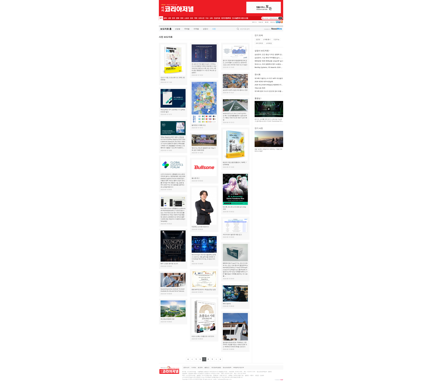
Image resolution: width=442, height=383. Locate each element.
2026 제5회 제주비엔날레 (264, 81)
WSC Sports (227, 304)
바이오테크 (259, 43)
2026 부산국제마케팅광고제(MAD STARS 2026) (272, 85)
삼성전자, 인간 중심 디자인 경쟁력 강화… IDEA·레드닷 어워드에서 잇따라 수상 (283, 54)
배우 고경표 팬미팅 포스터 (169, 263)
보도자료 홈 (165, 28)
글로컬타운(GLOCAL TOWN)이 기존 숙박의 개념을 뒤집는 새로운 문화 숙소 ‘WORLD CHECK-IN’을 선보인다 (235, 344)
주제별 (186, 29)
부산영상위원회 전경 (167, 319)
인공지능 (276, 39)
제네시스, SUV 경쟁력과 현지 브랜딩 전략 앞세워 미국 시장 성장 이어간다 (281, 64)
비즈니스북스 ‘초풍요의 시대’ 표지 (203, 336)
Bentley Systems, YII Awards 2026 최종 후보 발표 (273, 67)
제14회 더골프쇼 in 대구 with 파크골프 (269, 78)
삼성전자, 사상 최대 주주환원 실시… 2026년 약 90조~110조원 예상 (279, 58)
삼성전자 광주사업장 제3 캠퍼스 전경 (235, 90)
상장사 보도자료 (262, 50)
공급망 (258, 39)
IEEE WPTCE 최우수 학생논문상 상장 (204, 289)
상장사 (205, 29)
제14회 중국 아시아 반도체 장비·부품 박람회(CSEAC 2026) (276, 91)
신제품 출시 (266, 39)
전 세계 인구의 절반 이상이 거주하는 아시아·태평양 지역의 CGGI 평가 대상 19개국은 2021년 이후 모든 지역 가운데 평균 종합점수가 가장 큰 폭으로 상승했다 (204, 68)
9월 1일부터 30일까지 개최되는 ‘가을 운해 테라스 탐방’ (268, 150)
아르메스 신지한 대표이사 (200, 227)
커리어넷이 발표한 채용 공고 (232, 234)
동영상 (257, 98)
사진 (214, 29)
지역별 (196, 29)
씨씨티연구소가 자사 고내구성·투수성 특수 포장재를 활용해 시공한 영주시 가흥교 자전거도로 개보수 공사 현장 (235, 116)
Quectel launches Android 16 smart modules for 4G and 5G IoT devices (173, 290)
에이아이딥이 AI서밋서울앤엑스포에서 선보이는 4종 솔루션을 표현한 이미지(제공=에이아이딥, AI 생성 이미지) (204, 258)
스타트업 (269, 43)
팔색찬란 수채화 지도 (199, 125)
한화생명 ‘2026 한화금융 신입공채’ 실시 (269, 61)
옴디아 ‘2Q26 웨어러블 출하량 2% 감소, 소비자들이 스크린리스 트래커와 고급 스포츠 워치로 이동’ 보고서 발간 (235, 62)
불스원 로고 (195, 178)
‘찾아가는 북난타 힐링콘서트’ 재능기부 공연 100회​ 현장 (204, 149)
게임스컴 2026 (260, 88)
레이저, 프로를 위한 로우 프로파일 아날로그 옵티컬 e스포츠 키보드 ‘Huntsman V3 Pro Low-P (269, 121)
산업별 (177, 29)
